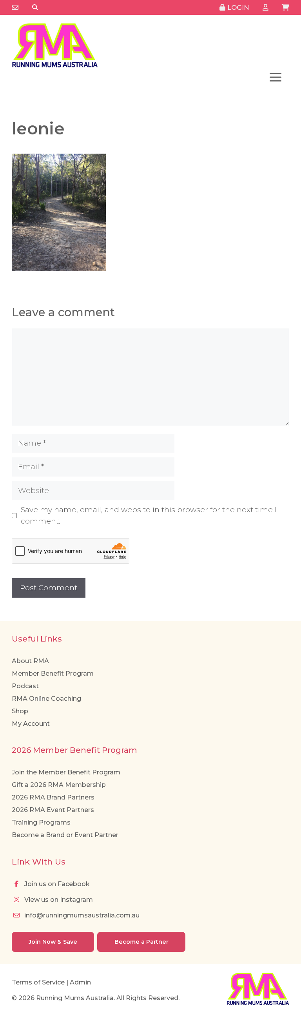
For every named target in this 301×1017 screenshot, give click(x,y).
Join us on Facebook (56, 884)
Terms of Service (38, 982)
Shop (20, 711)
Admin (80, 982)
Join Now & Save (53, 941)
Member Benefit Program (53, 673)
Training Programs (41, 822)
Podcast (25, 686)
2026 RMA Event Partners (53, 810)
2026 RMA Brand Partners (53, 797)
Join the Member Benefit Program (66, 772)
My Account (31, 723)
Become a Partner (141, 941)
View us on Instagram (58, 899)
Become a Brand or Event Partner (65, 835)
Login (237, 7)
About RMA (30, 661)
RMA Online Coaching (46, 698)
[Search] (35, 8)
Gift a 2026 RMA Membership (59, 785)
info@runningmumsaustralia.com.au (81, 915)
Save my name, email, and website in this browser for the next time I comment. (149, 515)
